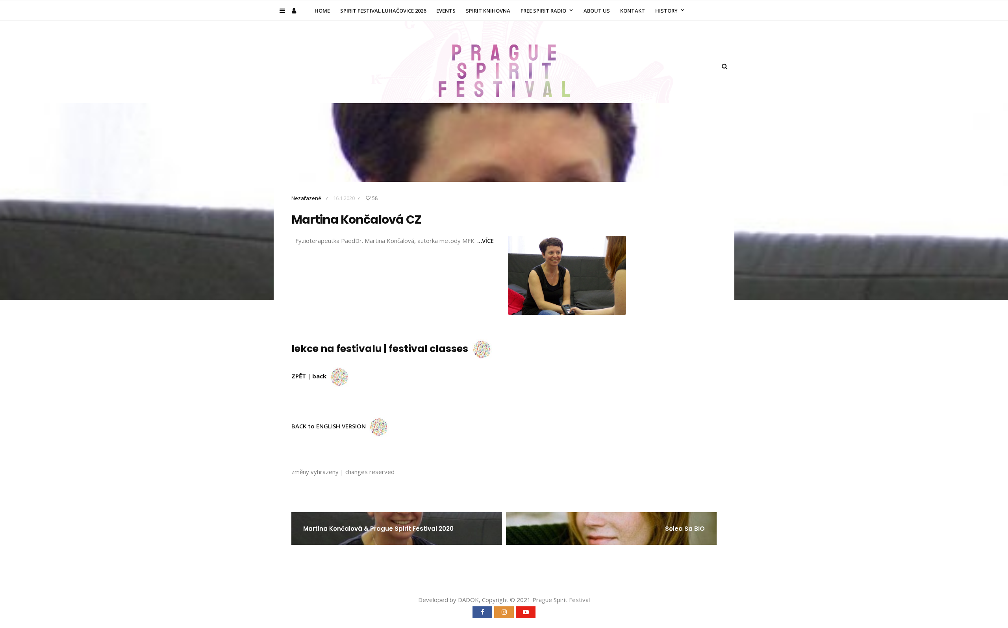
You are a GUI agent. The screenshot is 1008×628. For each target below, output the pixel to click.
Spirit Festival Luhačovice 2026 (383, 10)
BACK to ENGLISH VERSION (330, 426)
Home (322, 10)
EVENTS (446, 10)
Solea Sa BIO (685, 528)
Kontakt (632, 10)
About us (597, 10)
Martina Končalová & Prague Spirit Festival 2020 (378, 528)
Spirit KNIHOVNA (488, 10)
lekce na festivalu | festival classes (381, 349)
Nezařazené (306, 198)
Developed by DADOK (448, 600)
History (666, 10)
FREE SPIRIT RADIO (543, 10)
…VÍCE (485, 241)
